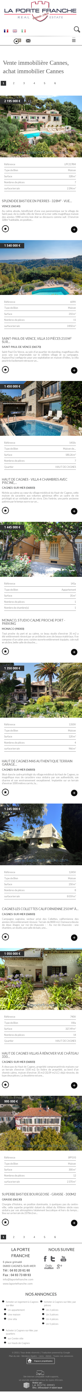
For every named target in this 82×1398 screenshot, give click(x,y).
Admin (48, 1356)
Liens (41, 1356)
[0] (18, 42)
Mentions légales (29, 1356)
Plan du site (14, 1356)
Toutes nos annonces (63, 1356)
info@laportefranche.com (18, 1279)
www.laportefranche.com (18, 1283)
